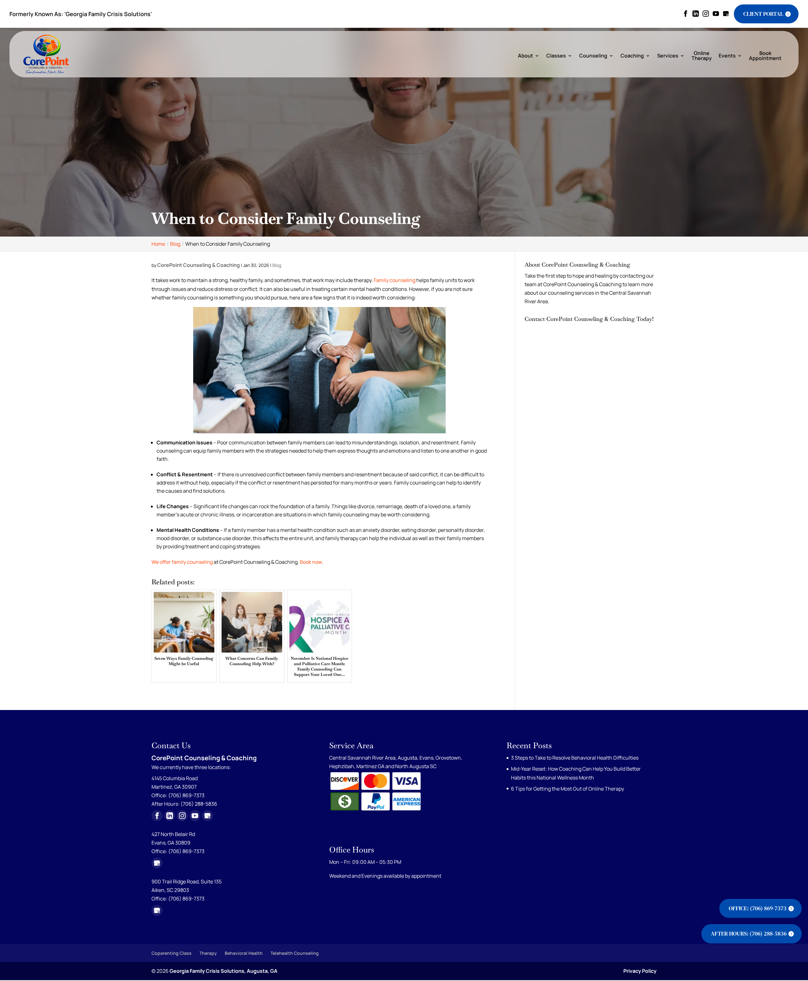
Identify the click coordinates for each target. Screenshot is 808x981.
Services (667, 56)
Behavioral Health (244, 953)
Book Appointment (765, 56)
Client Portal (763, 14)
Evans (426, 757)
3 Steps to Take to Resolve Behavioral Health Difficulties (575, 757)
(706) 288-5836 (199, 803)
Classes (556, 56)
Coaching (632, 56)
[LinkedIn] (695, 14)
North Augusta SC (416, 766)
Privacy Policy (639, 970)
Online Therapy (702, 56)
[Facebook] (685, 14)
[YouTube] (716, 14)
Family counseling (394, 280)
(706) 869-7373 (186, 851)
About (525, 56)
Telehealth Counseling (294, 953)
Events (727, 56)
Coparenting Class (172, 953)
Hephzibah (341, 766)
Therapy (208, 953)
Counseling (593, 56)
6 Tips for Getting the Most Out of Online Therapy (567, 788)
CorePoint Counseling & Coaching (198, 265)
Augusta (407, 757)
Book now (311, 561)
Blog (276, 265)
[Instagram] (706, 14)
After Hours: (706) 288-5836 (749, 933)
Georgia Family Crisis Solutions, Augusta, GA (223, 970)
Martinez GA (370, 766)
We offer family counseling (182, 561)
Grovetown (448, 757)
